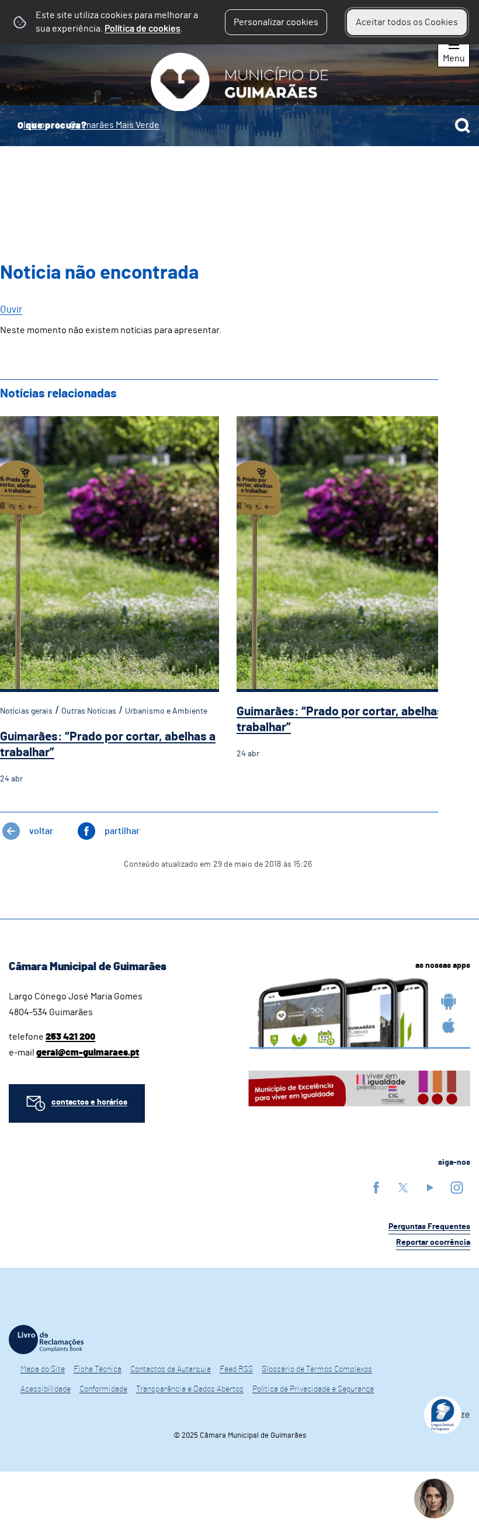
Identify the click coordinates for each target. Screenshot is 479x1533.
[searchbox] (239, 125)
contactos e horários (89, 1102)
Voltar (41, 831)
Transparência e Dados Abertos (190, 1389)
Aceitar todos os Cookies (407, 22)
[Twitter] (403, 1187)
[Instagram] (456, 1187)
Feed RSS (236, 1369)
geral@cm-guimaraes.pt (87, 1052)
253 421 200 (70, 1036)
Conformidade (103, 1389)
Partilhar (122, 831)
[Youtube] (429, 1187)
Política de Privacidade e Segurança (313, 1389)
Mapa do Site (42, 1369)
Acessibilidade (45, 1389)
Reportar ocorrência (433, 1242)
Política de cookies (143, 28)
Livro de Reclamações (46, 1339)
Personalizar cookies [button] (276, 22)
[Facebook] (376, 1187)
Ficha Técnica (98, 1369)
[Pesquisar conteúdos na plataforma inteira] (462, 125)
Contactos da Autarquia (170, 1369)
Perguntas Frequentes (429, 1227)
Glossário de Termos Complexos (317, 1369)
